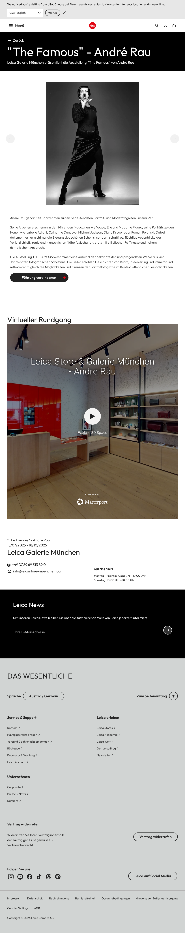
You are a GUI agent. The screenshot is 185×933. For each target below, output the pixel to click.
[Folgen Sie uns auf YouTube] (20, 876)
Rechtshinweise (59, 898)
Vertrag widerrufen (155, 836)
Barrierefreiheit (85, 898)
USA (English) (18, 12)
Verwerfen (64, 13)
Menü (19, 25)
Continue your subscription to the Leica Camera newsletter (167, 630)
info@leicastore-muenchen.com (38, 571)
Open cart (174, 25)
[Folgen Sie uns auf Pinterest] (57, 876)
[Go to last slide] (6, 138)
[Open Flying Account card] (165, 25)
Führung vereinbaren (39, 277)
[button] (173, 696)
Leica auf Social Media (152, 876)
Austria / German (43, 696)
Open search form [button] (156, 25)
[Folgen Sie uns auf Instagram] (10, 876)
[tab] (77, 201)
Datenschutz (35, 898)
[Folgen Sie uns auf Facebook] (29, 876)
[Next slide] (179, 138)
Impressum (14, 898)
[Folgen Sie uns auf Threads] (48, 876)
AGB (37, 908)
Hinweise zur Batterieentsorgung (157, 898)
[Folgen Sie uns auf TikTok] (39, 876)
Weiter (52, 13)
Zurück (18, 40)
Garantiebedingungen (116, 898)
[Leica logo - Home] (92, 25)
